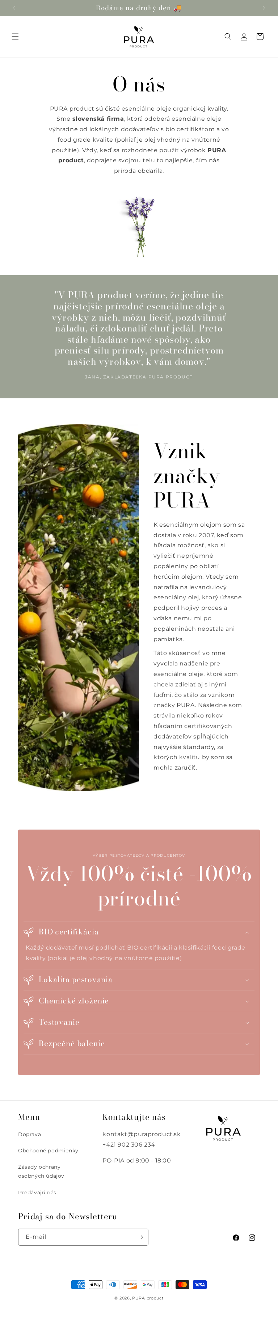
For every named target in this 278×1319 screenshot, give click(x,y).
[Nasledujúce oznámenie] (264, 8)
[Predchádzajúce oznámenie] (14, 8)
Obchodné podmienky (48, 1150)
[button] (15, 36)
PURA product (147, 1298)
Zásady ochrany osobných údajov (41, 1171)
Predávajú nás (37, 1192)
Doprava (29, 1134)
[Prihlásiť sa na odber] (140, 1237)
